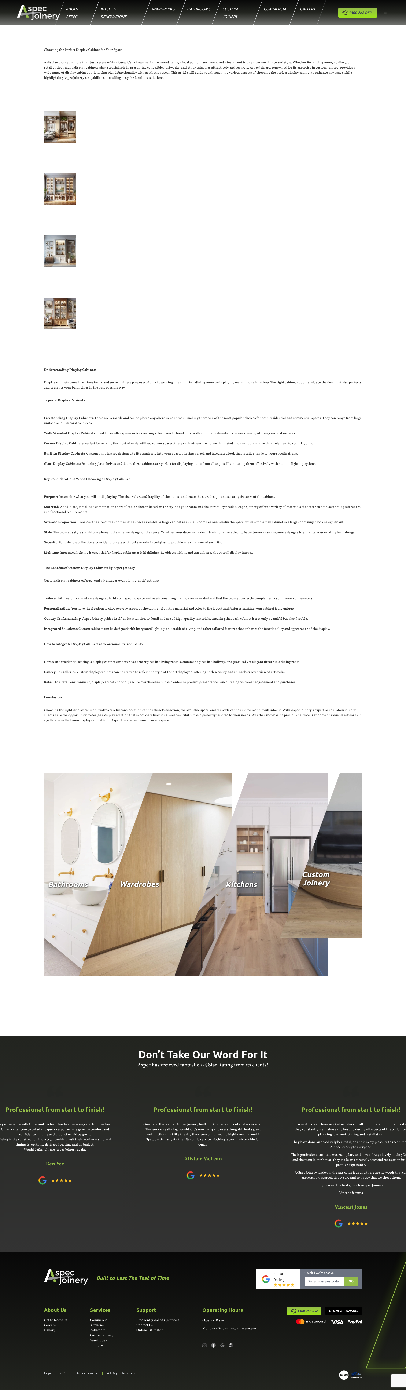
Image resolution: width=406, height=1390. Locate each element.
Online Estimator (149, 1330)
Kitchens (97, 1325)
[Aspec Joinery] (350, 1375)
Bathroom (98, 1330)
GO (351, 1281)
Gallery (307, 9)
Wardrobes (163, 9)
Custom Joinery (102, 1335)
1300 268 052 (307, 1311)
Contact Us (144, 1325)
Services (100, 1310)
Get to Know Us (55, 1320)
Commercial (276, 9)
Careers (50, 1325)
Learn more (62, 942)
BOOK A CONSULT (344, 1311)
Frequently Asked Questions (157, 1320)
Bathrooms (198, 9)
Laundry (96, 1345)
